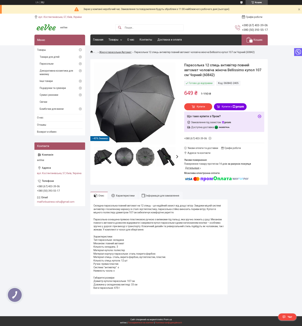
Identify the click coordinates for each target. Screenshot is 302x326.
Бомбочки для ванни (52, 108)
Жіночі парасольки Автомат (115, 52)
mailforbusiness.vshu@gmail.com (55, 201)
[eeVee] (46, 27)
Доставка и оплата (169, 39)
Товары (113, 39)
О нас (130, 39)
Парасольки (46, 63)
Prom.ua (168, 319)
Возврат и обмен (46, 131)
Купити (201, 106)
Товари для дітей (49, 56)
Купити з (227, 106)
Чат (290, 317)
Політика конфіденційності (168, 322)
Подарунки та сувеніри (53, 88)
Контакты (145, 39)
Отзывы (41, 124)
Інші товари (46, 81)
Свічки (43, 101)
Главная (98, 39)
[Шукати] (119, 27)
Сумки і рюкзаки (49, 94)
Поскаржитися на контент (141, 322)
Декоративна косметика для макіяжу (56, 72)
